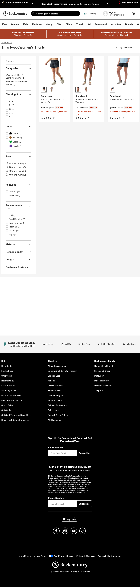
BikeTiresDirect (101, 380)
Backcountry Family (104, 361)
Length (10, 259)
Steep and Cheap (102, 370)
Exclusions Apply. (55, 478)
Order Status (7, 375)
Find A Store (7, 370)
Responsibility (14, 252)
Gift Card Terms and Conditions (16, 415)
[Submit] (33, 13)
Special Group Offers (58, 415)
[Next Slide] (107, 4)
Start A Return (8, 385)
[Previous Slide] (33, 4)
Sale (8, 156)
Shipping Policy (8, 390)
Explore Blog (54, 375)
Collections (53, 410)
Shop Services (55, 390)
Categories (12, 68)
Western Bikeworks (103, 385)
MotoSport (99, 375)
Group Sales (7, 405)
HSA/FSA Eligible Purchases (15, 419)
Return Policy (7, 380)
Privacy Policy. (80, 492)
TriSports (98, 390)
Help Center (7, 365)
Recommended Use (14, 206)
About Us (52, 361)
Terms (70, 492)
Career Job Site (55, 385)
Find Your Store (130, 2)
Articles (51, 380)
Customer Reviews (17, 267)
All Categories (54, 419)
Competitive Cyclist (103, 365)
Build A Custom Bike (11, 395)
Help (3, 361)
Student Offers (55, 400)
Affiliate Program (56, 395)
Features (11, 184)
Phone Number (56, 498)
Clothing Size (13, 94)
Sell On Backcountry (57, 405)
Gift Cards (6, 410)
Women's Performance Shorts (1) (16, 83)
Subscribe (84, 453)
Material (10, 244)
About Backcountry (57, 365)
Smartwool (6, 42)
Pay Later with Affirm (11, 400)
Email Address (55, 447)
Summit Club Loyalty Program (62, 370)
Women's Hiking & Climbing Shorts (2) (15, 76)
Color (9, 126)
